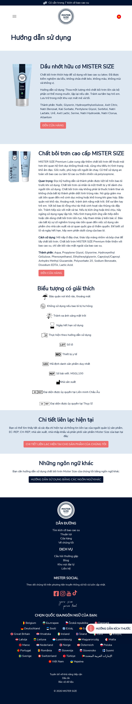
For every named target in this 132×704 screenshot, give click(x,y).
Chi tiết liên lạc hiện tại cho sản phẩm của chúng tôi (66, 444)
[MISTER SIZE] (66, 510)
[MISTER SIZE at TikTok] (75, 593)
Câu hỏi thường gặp (66, 556)
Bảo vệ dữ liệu (66, 682)
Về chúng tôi (66, 543)
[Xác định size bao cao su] (91, 629)
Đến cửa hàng (53, 125)
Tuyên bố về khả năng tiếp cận (66, 674)
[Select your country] (119, 16)
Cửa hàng (66, 538)
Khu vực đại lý (66, 564)
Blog (66, 560)
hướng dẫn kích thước (113, 629)
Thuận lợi (66, 534)
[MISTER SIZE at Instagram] (62, 593)
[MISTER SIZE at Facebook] (56, 593)
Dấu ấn (66, 678)
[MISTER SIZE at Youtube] (69, 593)
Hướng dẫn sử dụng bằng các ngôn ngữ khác (66, 479)
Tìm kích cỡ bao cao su (66, 530)
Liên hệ (66, 568)
